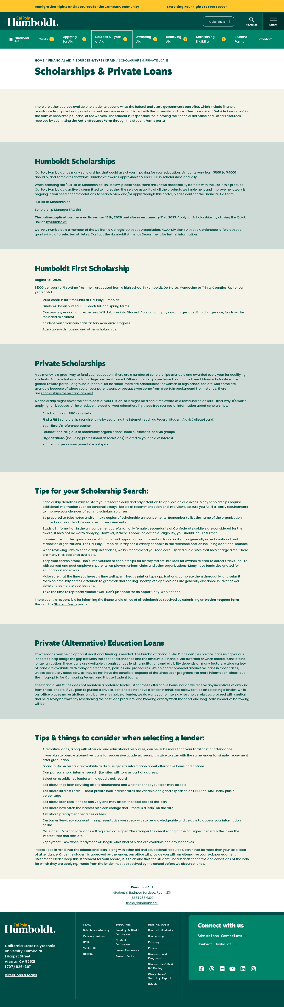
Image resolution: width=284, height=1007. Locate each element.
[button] (218, 21)
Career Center (126, 956)
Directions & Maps (21, 975)
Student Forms (241, 39)
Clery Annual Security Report (159, 976)
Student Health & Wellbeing (160, 966)
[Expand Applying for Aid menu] (84, 39)
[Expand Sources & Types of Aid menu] (125, 39)
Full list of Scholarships (52, 202)
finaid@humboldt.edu (142, 903)
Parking (153, 942)
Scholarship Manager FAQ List (58, 209)
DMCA (86, 942)
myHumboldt (56, 222)
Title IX (89, 948)
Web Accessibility (96, 930)
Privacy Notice (94, 936)
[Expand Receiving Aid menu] (185, 39)
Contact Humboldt (215, 944)
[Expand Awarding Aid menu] (155, 39)
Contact (266, 39)
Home (39, 60)
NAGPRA (88, 954)
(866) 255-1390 (142, 898)
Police (152, 948)
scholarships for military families (66, 393)
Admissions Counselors (220, 936)
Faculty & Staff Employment (127, 932)
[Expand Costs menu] (51, 39)
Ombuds (152, 984)
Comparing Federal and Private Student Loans (101, 677)
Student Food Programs (157, 956)
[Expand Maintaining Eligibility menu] (224, 39)
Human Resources (127, 950)
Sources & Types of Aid (95, 60)
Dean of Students (160, 930)
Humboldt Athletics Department (136, 234)
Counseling (156, 936)
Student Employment (123, 942)
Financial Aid (22, 40)
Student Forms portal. (149, 120)
